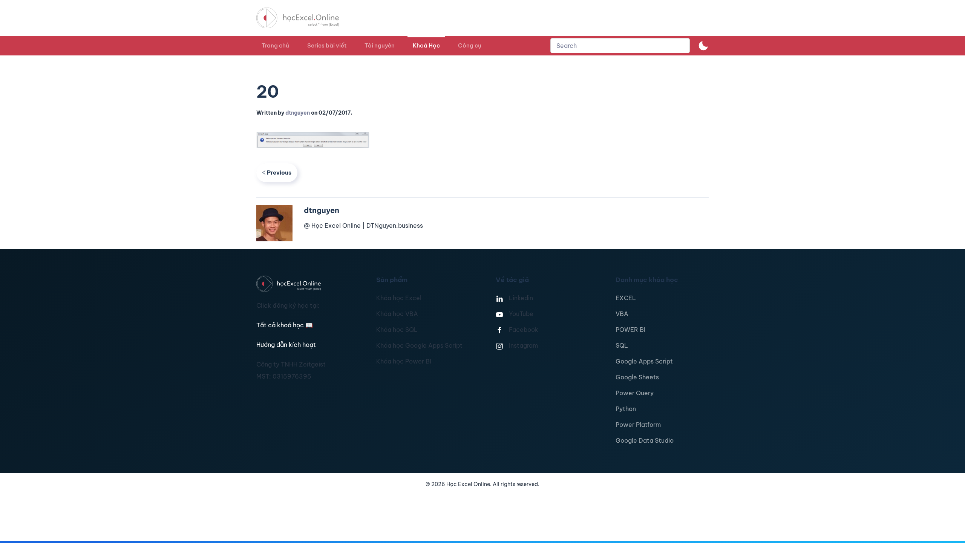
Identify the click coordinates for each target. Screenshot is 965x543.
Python (626, 409)
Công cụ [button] (469, 45)
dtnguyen (297, 112)
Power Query (635, 393)
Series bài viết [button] (326, 45)
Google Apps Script (644, 361)
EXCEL (626, 298)
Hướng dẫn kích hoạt (286, 344)
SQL (622, 345)
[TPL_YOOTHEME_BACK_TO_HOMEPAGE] (304, 18)
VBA (622, 314)
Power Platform (638, 424)
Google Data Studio (645, 440)
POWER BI (630, 329)
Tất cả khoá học (284, 325)
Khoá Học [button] (426, 45)
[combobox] (620, 45)
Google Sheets (637, 377)
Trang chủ (275, 45)
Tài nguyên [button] (380, 45)
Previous (279, 172)
